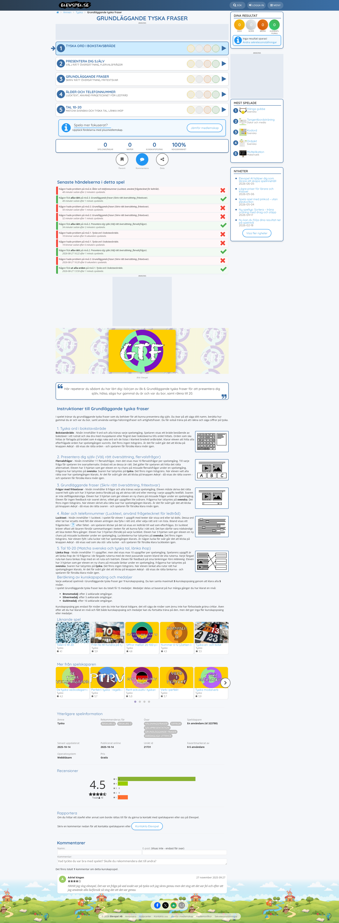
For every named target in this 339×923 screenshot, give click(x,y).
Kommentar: (64, 856)
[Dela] (162, 159)
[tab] (135, 702)
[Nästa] (225, 683)
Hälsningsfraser (156, 723)
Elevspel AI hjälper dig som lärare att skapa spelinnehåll (257, 180)
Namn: (61, 848)
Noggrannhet (179, 149)
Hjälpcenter (145, 916)
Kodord (252, 130)
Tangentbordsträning (261, 119)
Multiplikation (255, 152)
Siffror (176, 723)
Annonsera (130, 916)
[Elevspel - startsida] (74, 5)
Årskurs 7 (124, 723)
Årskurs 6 (108, 723)
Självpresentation (157, 727)
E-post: (146, 848)
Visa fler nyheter (256, 233)
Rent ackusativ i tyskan (141, 689)
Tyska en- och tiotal (208, 644)
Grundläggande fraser (160, 731)
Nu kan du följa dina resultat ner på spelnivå (260, 221)
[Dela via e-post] (182, 905)
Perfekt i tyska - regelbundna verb (113, 689)
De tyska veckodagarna (72, 689)
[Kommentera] (142, 159)
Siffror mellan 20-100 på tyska (146, 644)
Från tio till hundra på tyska (109, 644)
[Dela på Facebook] (157, 905)
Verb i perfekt (169, 689)
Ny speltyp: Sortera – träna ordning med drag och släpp (257, 211)
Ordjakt (252, 141)
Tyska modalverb (206, 689)
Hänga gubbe (256, 109)
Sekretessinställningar (226, 916)
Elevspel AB (116, 916)
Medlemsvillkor (204, 916)
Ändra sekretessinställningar (260, 42)
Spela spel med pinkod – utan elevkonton (258, 200)
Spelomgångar (105, 149)
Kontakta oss (161, 916)
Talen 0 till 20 (65, 644)
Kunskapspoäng (154, 149)
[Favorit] (122, 159)
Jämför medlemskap (205, 128)
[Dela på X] (165, 905)
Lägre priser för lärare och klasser (256, 190)
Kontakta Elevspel (147, 826)
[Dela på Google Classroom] (173, 905)
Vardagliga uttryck (158, 735)
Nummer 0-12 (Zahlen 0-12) (178, 644)
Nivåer (130, 149)
